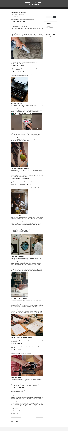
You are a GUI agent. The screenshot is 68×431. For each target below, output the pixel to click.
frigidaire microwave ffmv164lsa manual (17, 410)
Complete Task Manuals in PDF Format (34, 3)
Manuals (16, 413)
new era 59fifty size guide (48, 26)
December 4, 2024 (16, 14)
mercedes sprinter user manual (49, 27)
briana (12, 14)
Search (54, 17)
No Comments (22, 14)
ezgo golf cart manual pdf (15, 408)
